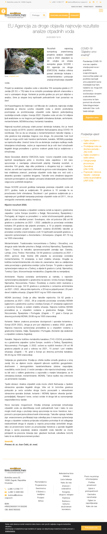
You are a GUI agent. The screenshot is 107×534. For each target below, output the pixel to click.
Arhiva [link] (40, 501)
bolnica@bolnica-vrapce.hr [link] (77, 2)
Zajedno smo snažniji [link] (92, 119)
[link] (3, 11)
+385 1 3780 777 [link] (57, 2)
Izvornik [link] (8, 442)
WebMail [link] (98, 7)
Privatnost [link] (89, 7)
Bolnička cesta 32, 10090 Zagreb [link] (19, 2)
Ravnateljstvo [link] (41, 482)
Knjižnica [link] (66, 498)
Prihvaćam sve (91, 528)
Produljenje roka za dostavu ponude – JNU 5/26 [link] (92, 149)
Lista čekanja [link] (66, 480)
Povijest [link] (40, 498)
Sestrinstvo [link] (41, 489)
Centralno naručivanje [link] (59, 15)
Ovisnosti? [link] (74, 15)
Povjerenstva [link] (40, 485)
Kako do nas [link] (76, 7)
